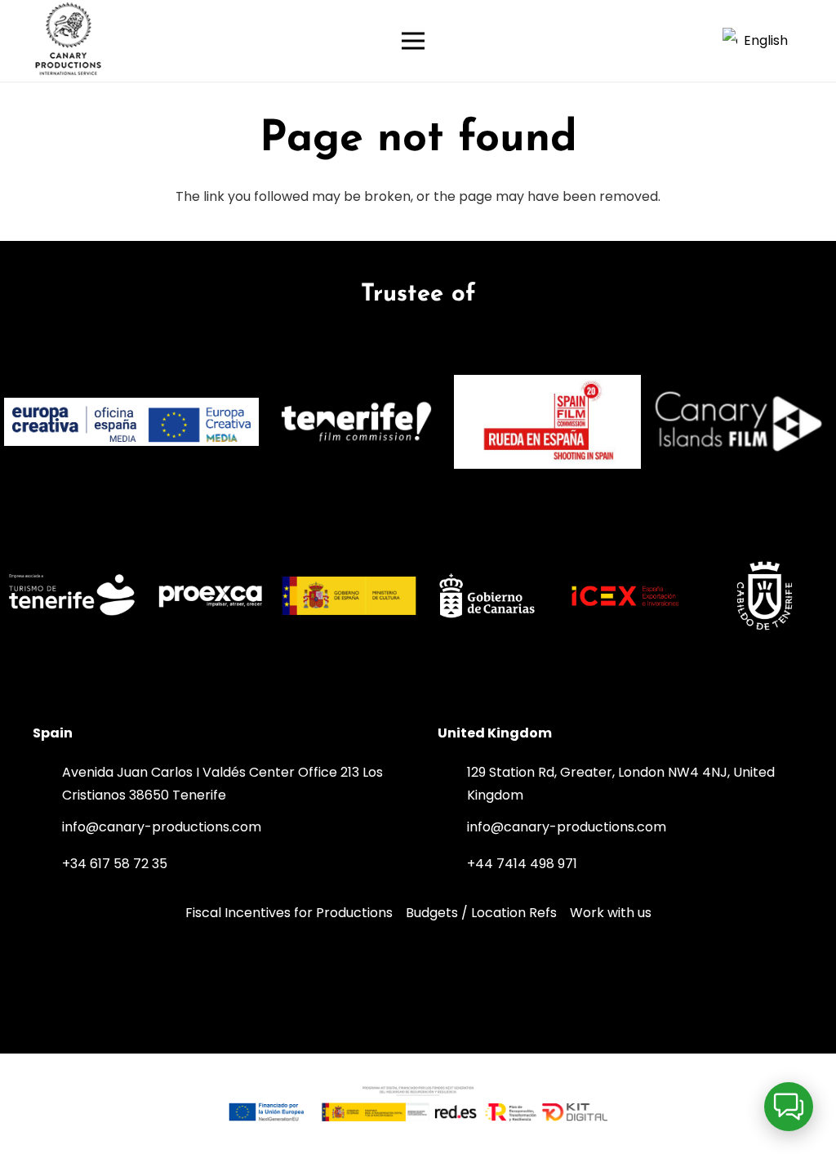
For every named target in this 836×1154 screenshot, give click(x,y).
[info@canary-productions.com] (47, 827)
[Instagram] (296, 983)
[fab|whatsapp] (187, 862)
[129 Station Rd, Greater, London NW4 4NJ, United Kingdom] (452, 784)
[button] (762, 41)
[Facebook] (539, 983)
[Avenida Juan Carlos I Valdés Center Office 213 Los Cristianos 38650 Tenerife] (47, 784)
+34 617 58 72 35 (114, 863)
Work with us (610, 912)
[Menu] (548, 40)
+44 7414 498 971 (522, 863)
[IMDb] (478, 983)
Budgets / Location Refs (481, 912)
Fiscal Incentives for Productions (289, 912)
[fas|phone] (47, 864)
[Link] (68, 41)
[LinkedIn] (357, 983)
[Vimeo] (418, 983)
